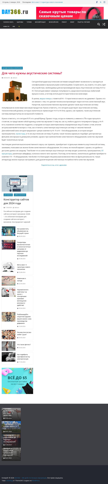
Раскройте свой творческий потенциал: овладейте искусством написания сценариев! (10, 448)
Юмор (72, 22)
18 (19, 26)
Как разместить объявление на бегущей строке (23, 231)
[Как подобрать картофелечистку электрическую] (8, 358)
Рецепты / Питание (84, 22)
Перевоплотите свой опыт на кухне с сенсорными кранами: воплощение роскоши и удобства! (22, 297)
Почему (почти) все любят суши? (24, 333)
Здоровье (20, 22)
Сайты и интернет (20, 195)
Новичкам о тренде (21, 279)
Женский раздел (40, 22)
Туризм (29, 22)
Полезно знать (8, 22)
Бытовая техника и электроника (12, 68)
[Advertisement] (54, 51)
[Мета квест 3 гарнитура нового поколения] (8, 268)
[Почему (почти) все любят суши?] (8, 335)
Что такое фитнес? (24, 345)
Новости (6, 26)
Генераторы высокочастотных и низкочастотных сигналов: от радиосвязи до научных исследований (24, 249)
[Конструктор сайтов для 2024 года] (17, 183)
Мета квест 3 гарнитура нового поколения (47, 2)
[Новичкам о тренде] (8, 281)
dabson (14, 78)
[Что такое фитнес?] (8, 346)
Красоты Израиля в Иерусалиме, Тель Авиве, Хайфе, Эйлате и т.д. (10, 424)
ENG (14, 26)
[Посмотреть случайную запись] (103, 24)
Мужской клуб (53, 22)
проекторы (20, 134)
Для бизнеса (8, 195)
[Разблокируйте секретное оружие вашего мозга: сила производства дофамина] (8, 320)
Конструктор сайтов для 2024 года (16, 201)
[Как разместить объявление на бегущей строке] (8, 232)
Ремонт (64, 22)
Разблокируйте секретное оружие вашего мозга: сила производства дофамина (24, 318)
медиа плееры (46, 98)
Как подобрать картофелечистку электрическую (23, 356)
